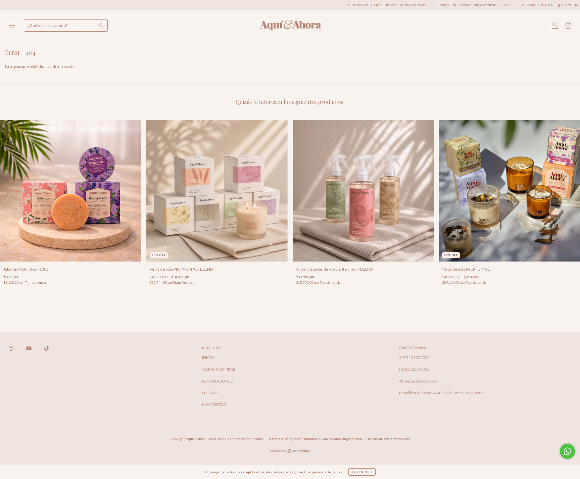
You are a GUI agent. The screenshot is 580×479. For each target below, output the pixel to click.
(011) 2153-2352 (414, 369)
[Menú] (11, 26)
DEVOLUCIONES (217, 381)
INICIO (208, 357)
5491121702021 (414, 357)
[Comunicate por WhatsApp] (567, 451)
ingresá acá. (352, 439)
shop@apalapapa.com (418, 381)
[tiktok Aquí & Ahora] (47, 348)
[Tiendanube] (290, 451)
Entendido (362, 472)
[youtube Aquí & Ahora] (29, 348)
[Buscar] (101, 25)
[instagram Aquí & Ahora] (11, 348)
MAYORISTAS (214, 404)
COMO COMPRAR (218, 369)
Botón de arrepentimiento (389, 439)
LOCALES (210, 392)
